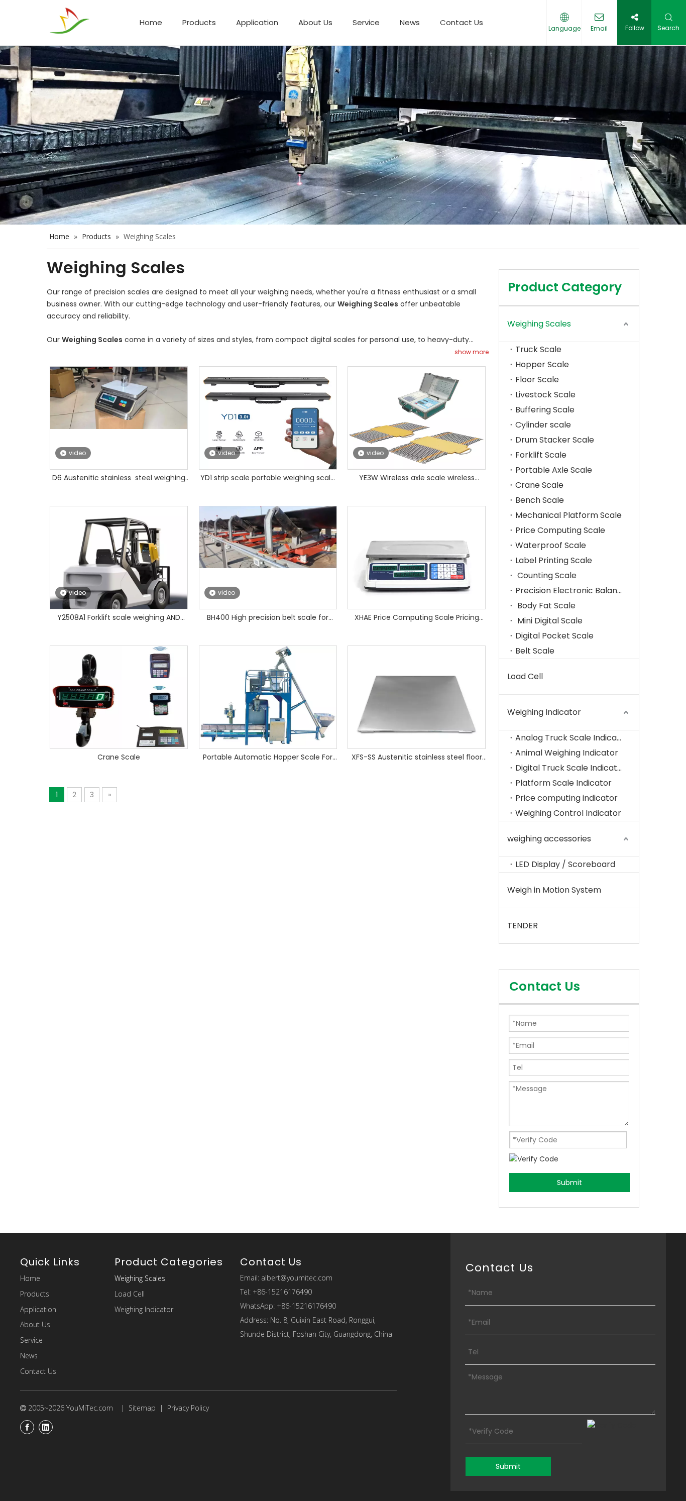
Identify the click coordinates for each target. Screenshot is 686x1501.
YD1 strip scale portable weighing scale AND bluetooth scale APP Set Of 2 (267, 478)
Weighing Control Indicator (568, 813)
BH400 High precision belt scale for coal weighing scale (267, 618)
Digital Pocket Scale (555, 635)
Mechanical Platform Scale (569, 515)
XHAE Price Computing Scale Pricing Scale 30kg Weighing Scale (417, 618)
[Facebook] (27, 1427)
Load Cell (525, 676)
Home (151, 22)
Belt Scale (534, 651)
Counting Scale (546, 575)
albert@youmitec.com (296, 1277)
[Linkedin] (46, 1427)
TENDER (522, 925)
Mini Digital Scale (549, 620)
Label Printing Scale (553, 560)
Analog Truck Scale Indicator (572, 737)
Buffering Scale (545, 409)
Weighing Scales (539, 324)
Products (199, 22)
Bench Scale (539, 500)
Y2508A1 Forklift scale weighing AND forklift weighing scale (118, 618)
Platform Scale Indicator (563, 783)
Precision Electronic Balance (571, 590)
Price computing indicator (566, 798)
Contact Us (461, 22)
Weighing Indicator (544, 712)
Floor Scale (537, 379)
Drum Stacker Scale (554, 440)
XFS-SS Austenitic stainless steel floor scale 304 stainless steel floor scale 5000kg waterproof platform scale (417, 758)
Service (366, 22)
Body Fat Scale (545, 605)
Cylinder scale (543, 425)
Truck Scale (538, 349)
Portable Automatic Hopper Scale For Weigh (267, 758)
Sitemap (142, 1408)
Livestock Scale (545, 394)
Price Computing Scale (560, 530)
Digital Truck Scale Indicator (570, 768)
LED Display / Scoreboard (565, 864)
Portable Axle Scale (553, 470)
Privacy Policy (188, 1408)
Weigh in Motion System (554, 890)
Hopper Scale (542, 364)
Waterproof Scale (550, 545)
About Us (315, 22)
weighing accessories (549, 838)
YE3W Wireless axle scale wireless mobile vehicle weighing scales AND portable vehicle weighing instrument (416, 478)
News (410, 22)
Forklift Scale (540, 455)
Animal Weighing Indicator (567, 753)
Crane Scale (118, 757)
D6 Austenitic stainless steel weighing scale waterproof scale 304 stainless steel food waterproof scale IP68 (118, 478)
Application (257, 22)
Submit (569, 1182)
